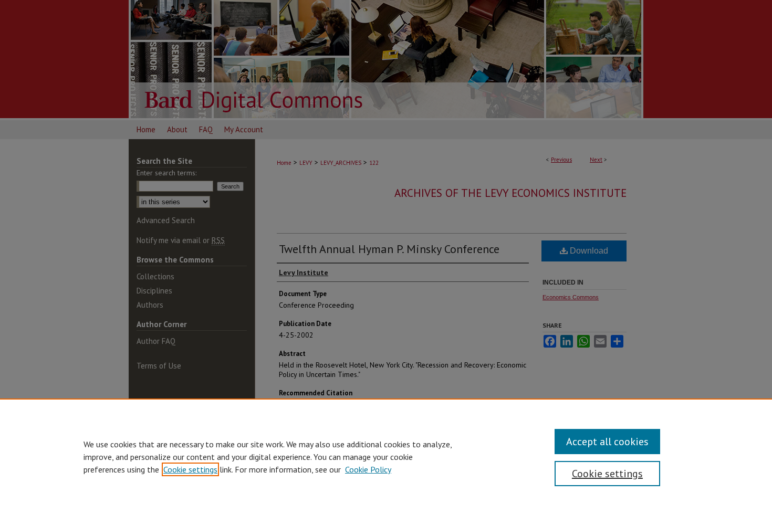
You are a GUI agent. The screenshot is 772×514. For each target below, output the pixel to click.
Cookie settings (190, 469)
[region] (386, 456)
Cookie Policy (368, 469)
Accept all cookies (607, 441)
